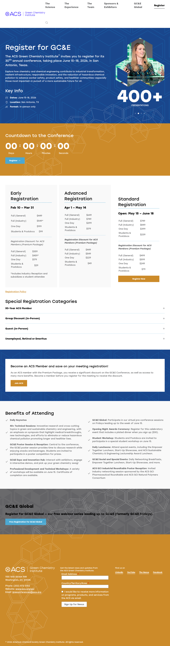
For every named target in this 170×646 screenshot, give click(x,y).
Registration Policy (15, 291)
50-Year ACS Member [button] (18, 308)
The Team (90, 5)
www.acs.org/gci (25, 588)
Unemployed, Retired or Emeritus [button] (26, 338)
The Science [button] (50, 5)
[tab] (135, 113)
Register (159, 5)
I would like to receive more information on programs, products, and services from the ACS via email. (85, 594)
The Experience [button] (71, 5)
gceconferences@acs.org (26, 592)
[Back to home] (25, 14)
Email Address (70, 574)
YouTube (131, 572)
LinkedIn (119, 572)
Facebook (157, 572)
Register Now (138, 279)
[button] (46, 22)
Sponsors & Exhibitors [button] (111, 5)
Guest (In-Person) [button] (16, 328)
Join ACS (19, 383)
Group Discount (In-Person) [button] (22, 318)
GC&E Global (138, 5)
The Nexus (144, 572)
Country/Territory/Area (75, 583)
